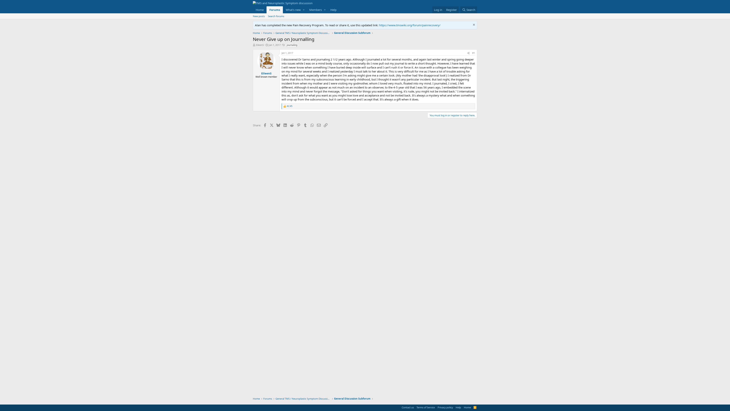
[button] (303, 9)
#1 (473, 53)
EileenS (260, 45)
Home (260, 10)
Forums (274, 10)
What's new (293, 10)
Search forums (276, 16)
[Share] (468, 53)
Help (333, 10)
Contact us (408, 407)
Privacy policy (445, 407)
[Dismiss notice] (473, 25)
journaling (292, 45)
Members (315, 10)
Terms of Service (426, 407)
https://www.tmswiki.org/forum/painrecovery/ (409, 25)
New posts (259, 16)
